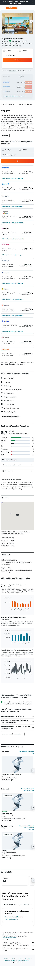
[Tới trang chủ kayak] (11, 8)
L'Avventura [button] (5, 850)
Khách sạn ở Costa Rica (9, 960)
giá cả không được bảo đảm (9, 937)
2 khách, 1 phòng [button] (9, 55)
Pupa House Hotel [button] (7, 813)
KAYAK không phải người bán (12, 943)
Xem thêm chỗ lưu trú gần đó (26, 752)
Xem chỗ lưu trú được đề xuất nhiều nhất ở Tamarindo (26, 827)
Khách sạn (14, 958)
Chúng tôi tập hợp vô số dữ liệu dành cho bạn (16, 946)
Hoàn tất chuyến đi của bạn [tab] (12, 904)
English (19, 3)
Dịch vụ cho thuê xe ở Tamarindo (14, 917)
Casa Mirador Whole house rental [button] (11, 774)
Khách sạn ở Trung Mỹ (24, 958)
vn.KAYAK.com (6, 958)
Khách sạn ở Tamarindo (11, 919)
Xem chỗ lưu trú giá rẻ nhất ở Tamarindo (27, 789)
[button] (33, 2)
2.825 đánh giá (21, 41)
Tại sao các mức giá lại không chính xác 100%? (15, 949)
